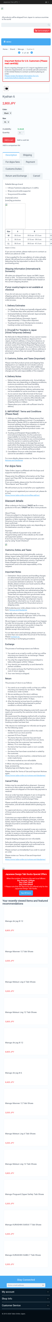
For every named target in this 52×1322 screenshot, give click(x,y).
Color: (5, 109)
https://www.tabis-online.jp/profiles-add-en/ (22, 495)
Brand (12, 49)
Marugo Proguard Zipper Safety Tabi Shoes (24, 1194)
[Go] (43, 1285)
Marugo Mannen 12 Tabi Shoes (19, 951)
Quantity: (6, 132)
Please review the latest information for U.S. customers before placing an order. (22, 77)
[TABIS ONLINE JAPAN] (26, 10)
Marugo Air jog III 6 (13, 1073)
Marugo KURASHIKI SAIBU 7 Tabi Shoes (23, 1255)
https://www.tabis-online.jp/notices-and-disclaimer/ (25, 775)
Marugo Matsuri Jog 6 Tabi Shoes (20, 982)
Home (5, 49)
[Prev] (19, 52)
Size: (4, 118)
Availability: (7, 129)
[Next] (32, 52)
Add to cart (9, 140)
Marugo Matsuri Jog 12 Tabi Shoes (21, 1012)
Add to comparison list (11, 145)
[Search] (49, 25)
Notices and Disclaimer (14, 460)
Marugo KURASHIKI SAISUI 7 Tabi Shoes (23, 1224)
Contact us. (15, 637)
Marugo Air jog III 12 (14, 921)
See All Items (26, 893)
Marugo (21, 49)
